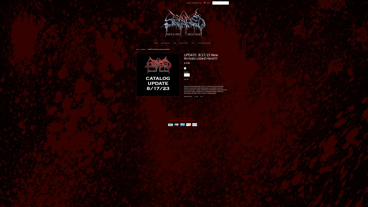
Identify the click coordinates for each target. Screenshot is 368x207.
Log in (188, 3)
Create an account (196, 3)
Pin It (201, 96)
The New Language (179, 120)
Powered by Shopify (190, 120)
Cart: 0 (208, 3)
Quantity (186, 72)
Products (143, 49)
